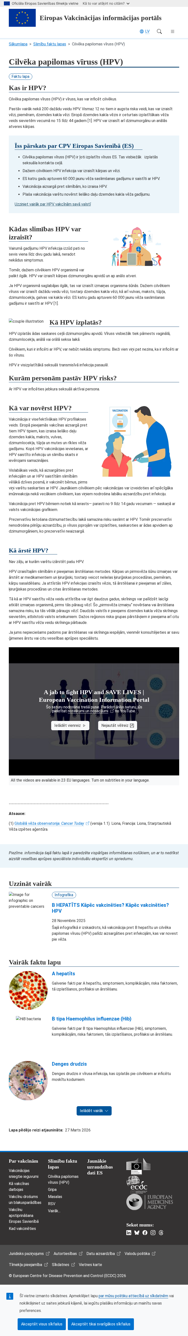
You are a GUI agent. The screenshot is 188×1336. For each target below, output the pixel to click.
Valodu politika (137, 1253)
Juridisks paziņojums (26, 1253)
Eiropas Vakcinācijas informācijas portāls (101, 18)
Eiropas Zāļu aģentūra (149, 1202)
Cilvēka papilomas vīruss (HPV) (63, 1179)
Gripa (52, 1189)
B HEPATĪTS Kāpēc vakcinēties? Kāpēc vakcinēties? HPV (110, 908)
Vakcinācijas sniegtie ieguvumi (23, 1173)
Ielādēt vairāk (91, 1110)
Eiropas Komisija (138, 1166)
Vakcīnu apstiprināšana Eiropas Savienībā (24, 1215)
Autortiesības (65, 1253)
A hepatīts (63, 974)
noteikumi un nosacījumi (88, 711)
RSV (51, 1203)
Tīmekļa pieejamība (25, 1264)
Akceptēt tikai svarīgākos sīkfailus (100, 1324)
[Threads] (161, 1232)
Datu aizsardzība (100, 1253)
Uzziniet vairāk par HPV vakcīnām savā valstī (53, 204)
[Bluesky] (136, 1232)
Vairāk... (54, 1211)
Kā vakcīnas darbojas (19, 1186)
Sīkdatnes (60, 1264)
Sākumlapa (18, 44)
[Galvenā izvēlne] (172, 31)
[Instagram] (153, 1232)
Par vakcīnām (23, 1161)
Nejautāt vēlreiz (115, 725)
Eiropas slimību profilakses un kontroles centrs (136, 1184)
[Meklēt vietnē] (159, 31)
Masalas (55, 1196)
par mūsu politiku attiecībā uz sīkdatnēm (133, 1296)
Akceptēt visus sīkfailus (41, 1324)
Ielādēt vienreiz (67, 725)
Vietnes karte (90, 1264)
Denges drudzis (69, 1064)
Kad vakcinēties (22, 1228)
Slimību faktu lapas (49, 44)
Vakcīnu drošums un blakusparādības (25, 1199)
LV (147, 31)
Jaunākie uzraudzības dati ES (100, 1166)
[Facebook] (144, 1232)
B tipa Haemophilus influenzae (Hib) (91, 1019)
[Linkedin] (128, 1232)
